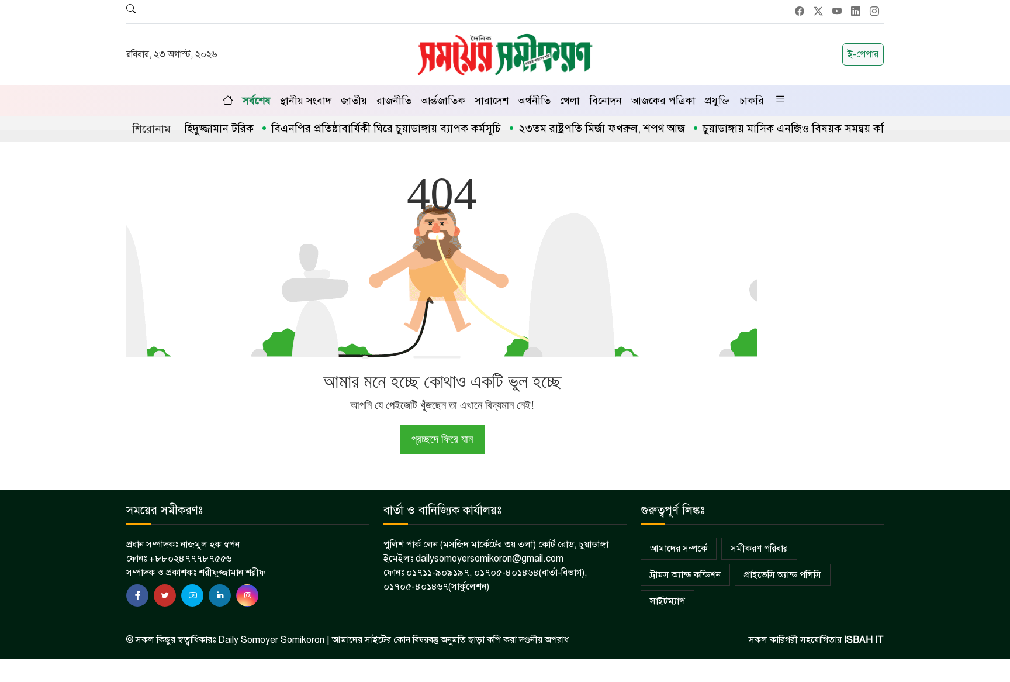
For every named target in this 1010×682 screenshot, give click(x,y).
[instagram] (247, 595)
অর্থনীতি (534, 100)
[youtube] (192, 595)
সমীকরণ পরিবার (759, 548)
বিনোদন (605, 100)
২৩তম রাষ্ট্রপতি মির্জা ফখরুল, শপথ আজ (586, 128)
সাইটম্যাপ (667, 601)
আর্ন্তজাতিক (443, 100)
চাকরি (751, 100)
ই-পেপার (863, 54)
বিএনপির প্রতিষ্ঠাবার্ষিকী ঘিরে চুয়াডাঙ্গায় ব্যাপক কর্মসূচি (370, 128)
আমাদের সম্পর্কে (678, 548)
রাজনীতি (393, 100)
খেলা (570, 100)
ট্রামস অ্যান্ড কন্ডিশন (685, 575)
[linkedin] (220, 595)
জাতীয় (354, 100)
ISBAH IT (864, 640)
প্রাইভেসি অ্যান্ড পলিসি (782, 575)
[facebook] (137, 595)
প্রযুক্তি (717, 100)
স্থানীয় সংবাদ (305, 100)
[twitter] (165, 595)
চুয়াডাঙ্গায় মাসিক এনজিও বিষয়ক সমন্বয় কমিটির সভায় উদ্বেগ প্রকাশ (828, 128)
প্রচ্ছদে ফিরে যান (442, 439)
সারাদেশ (492, 100)
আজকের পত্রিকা (663, 100)
